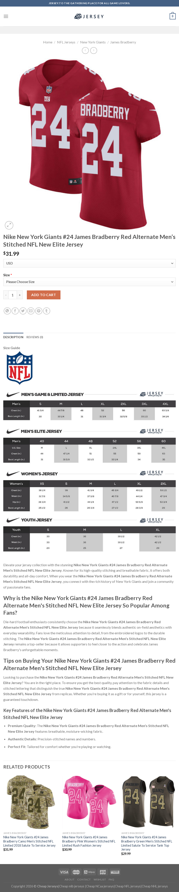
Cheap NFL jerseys (128, 886)
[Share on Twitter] (23, 311)
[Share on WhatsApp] (7, 311)
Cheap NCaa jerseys (100, 886)
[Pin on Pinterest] (38, 311)
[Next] (175, 819)
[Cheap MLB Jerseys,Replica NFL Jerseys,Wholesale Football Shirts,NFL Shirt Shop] (89, 16)
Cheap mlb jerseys (71, 886)
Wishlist (100, 879)
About (69, 879)
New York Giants (93, 42)
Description (13, 337)
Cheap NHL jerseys (155, 886)
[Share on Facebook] (15, 311)
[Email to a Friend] (30, 311)
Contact (84, 879)
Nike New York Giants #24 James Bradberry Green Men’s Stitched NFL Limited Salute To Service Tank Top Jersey (146, 843)
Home (47, 42)
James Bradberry (123, 42)
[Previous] (3, 819)
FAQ (111, 879)
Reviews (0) (34, 337)
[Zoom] (9, 225)
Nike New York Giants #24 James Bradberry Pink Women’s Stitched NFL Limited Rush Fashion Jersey (88, 841)
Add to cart (43, 295)
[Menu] (6, 16)
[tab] (13, 337)
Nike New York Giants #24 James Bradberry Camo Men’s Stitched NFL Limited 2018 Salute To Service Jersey (29, 841)
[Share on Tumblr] (46, 311)
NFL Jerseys (66, 42)
